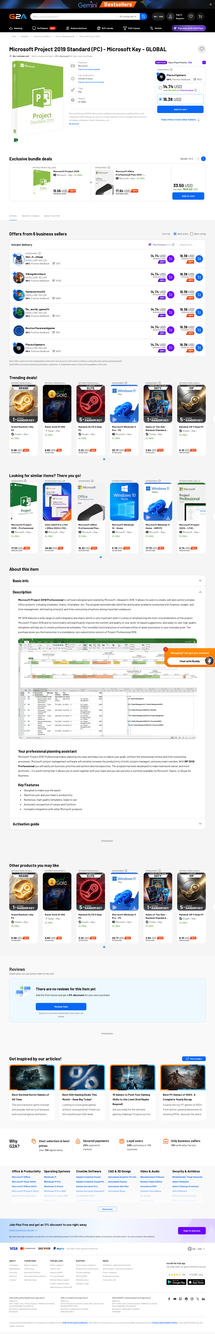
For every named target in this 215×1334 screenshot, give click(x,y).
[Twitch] (180, 1299)
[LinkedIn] (203, 1299)
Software (25, 36)
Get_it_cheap (34, 256)
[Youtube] (175, 1299)
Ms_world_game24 (37, 309)
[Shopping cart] (200, 16)
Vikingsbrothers (36, 273)
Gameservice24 (35, 291)
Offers (13, 216)
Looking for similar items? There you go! (45, 475)
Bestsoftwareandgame (40, 328)
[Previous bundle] (198, 158)
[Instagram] (192, 1299)
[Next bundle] (203, 158)
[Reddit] (186, 1299)
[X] (197, 1299)
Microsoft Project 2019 (89, 36)
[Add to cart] (199, 259)
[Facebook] (169, 1299)
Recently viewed (30, 216)
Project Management (65, 36)
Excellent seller (36, 260)
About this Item (52, 216)
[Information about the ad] (171, 69)
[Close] (210, 4)
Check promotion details (21, 1230)
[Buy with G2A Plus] (170, 259)
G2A (14, 36)
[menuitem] (15, 28)
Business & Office (42, 36)
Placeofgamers (176, 75)
